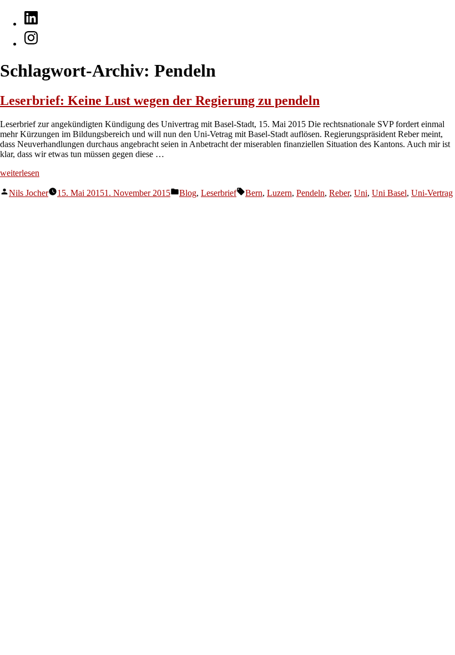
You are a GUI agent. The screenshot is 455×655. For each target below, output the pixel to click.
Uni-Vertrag (432, 193)
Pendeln (310, 193)
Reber (339, 193)
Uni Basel (389, 193)
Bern (253, 193)
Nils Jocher (28, 193)
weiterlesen (19, 173)
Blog (187, 193)
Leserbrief (218, 193)
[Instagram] (31, 43)
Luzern (279, 193)
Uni (360, 193)
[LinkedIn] (31, 23)
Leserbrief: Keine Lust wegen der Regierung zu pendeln (160, 100)
